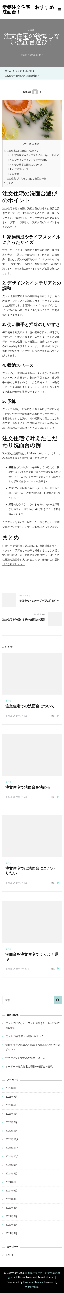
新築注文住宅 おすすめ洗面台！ (28, 9)
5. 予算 (13, 173)
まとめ (9, 183)
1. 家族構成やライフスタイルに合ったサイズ (33, 155)
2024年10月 (12, 1156)
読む (53, 715)
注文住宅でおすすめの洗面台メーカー (26, 1058)
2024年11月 (12, 1148)
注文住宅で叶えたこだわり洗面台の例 (25, 178)
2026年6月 (11, 1105)
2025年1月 (11, 1131)
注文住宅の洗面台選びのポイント (22, 150)
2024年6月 (11, 1190)
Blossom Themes (33, 1282)
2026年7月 (11, 1096)
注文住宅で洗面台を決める (28, 787)
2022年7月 (11, 1216)
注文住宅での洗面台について (30, 706)
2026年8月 (11, 1088)
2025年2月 (11, 1122)
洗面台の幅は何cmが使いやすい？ (24, 1036)
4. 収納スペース (18, 169)
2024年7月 (11, 1182)
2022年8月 (11, 1207)
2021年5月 (11, 1233)
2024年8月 (11, 1173)
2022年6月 (11, 1224)
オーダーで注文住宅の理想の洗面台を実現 (29, 1066)
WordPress (31, 1286)
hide (37, 143)
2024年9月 (11, 1165)
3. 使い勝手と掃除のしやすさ (25, 164)
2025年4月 (11, 1113)
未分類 (31, 29)
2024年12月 (12, 1139)
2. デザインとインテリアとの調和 (27, 159)
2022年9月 (11, 1199)
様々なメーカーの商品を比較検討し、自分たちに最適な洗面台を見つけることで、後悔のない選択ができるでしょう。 (30, 559)
